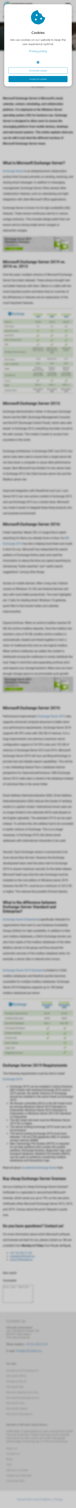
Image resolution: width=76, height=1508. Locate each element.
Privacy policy (38, 51)
